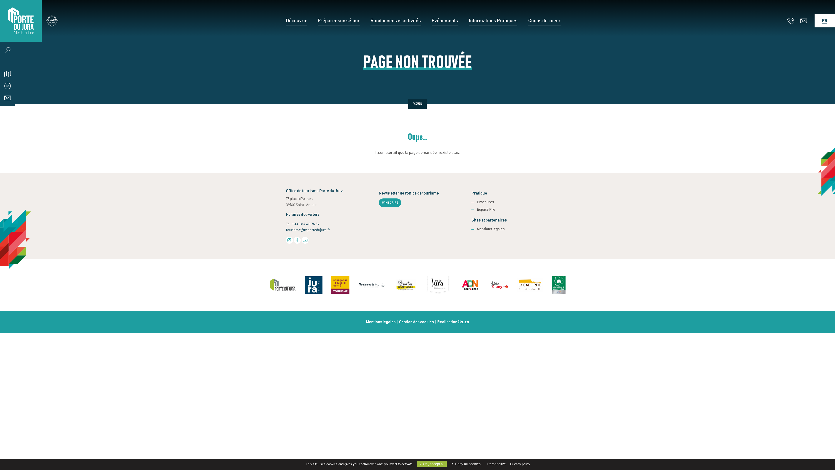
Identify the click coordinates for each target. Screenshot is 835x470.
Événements (445, 20)
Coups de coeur (544, 20)
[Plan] (7, 74)
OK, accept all (433, 464)
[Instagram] (289, 240)
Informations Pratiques (493, 20)
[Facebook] (297, 240)
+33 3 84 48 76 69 (305, 224)
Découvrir (296, 20)
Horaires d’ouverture (302, 215)
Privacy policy (520, 464)
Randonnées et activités (396, 20)
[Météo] (7, 62)
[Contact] (7, 98)
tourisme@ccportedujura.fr (308, 230)
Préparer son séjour (339, 20)
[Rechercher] (7, 50)
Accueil (417, 104)
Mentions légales (491, 229)
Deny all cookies (467, 464)
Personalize (496, 464)
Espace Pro (486, 210)
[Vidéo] (7, 86)
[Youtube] (305, 240)
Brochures (485, 202)
